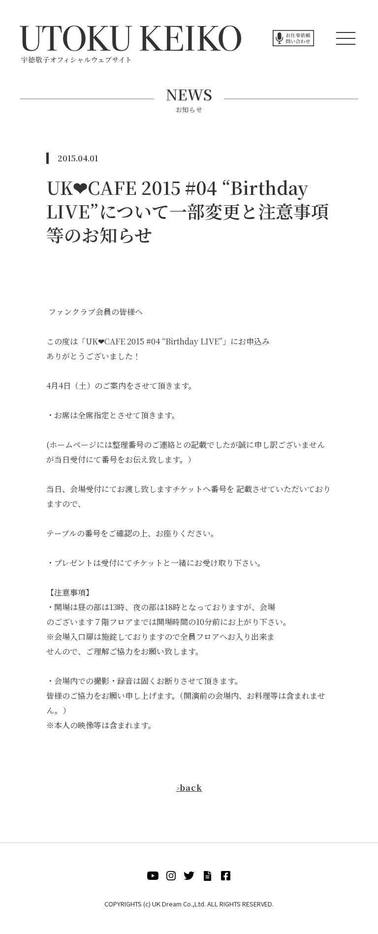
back (189, 787)
